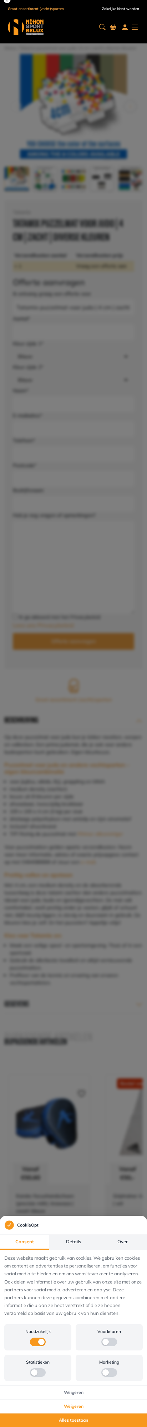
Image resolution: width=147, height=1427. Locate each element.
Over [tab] (122, 1241)
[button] (102, 27)
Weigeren (73, 1392)
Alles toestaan (73, 1420)
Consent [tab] (24, 1241)
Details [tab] (73, 1241)
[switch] (38, 1342)
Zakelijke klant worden (120, 8)
